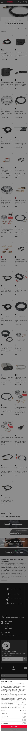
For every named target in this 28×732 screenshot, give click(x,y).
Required (3, 710)
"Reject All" (8, 693)
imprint (22, 707)
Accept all (14, 726)
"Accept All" (13, 698)
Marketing (3, 716)
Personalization (4, 720)
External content (5, 723)
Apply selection (14, 729)
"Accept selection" (9, 703)
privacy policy (14, 707)
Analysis (3, 713)
